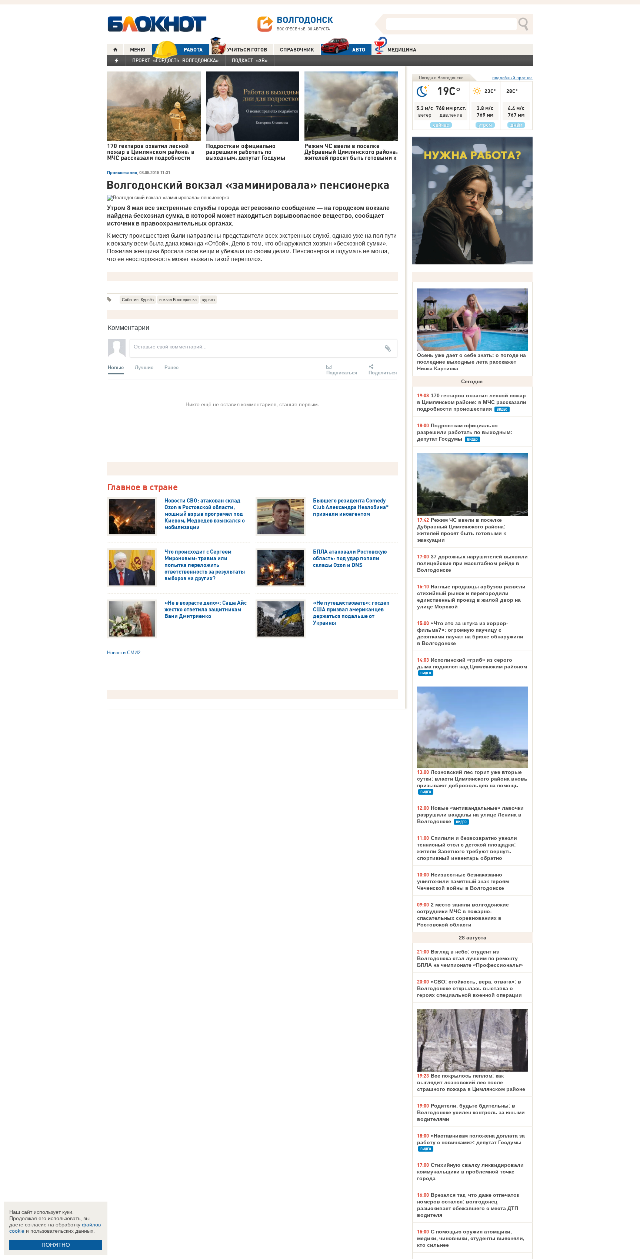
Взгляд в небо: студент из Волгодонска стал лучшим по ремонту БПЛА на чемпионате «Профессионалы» (470, 958)
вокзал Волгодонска (178, 299)
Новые (116, 367)
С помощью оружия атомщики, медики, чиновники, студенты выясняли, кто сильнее (470, 1238)
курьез (208, 299)
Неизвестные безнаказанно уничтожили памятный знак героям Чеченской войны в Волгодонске (463, 881)
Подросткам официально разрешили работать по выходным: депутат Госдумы (464, 432)
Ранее (171, 367)
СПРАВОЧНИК (297, 49)
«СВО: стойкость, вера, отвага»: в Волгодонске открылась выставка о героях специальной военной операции (469, 988)
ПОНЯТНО (55, 1245)
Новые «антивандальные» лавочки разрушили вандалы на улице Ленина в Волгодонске (470, 814)
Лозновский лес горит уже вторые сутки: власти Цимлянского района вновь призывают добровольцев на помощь (472, 778)
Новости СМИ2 (123, 652)
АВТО (358, 49)
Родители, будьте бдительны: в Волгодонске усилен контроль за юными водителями (471, 1112)
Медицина (401, 49)
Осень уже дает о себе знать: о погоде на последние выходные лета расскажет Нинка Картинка (471, 361)
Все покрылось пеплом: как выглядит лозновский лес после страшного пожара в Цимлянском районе (471, 1082)
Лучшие (144, 367)
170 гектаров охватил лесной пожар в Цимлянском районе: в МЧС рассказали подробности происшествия (471, 402)
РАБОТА (193, 49)
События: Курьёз (138, 299)
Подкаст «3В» (250, 60)
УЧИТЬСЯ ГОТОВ (247, 49)
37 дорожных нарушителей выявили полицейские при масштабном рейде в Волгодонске (472, 563)
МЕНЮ (138, 49)
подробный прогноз (512, 77)
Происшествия (122, 172)
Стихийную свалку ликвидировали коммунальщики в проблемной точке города (470, 1171)
